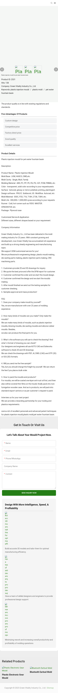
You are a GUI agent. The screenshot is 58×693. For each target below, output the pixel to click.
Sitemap (50, 688)
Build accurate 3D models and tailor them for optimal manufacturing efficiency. (27, 550)
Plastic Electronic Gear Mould (13, 676)
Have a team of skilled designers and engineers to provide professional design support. (29, 598)
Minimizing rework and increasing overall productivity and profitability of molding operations (29, 641)
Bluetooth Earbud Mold (41, 672)
